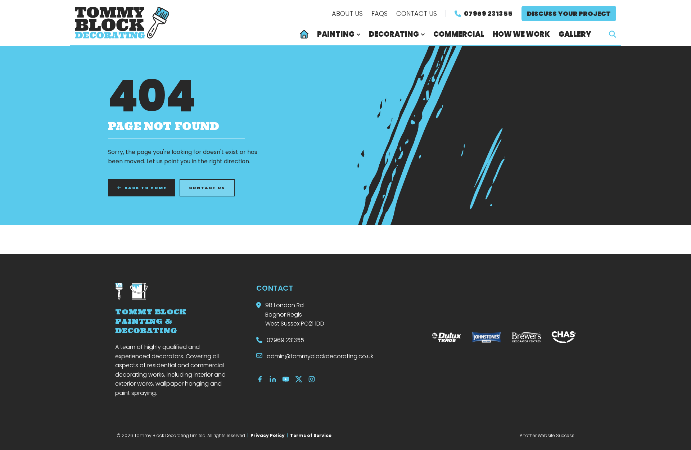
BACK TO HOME (146, 188)
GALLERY (575, 34)
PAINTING (335, 34)
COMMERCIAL (458, 34)
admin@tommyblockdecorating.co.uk (320, 356)
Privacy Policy (267, 435)
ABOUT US (347, 13)
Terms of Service (310, 435)
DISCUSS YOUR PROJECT (569, 13)
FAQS (379, 13)
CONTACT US (416, 13)
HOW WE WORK (521, 34)
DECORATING (394, 34)
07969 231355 (488, 13)
